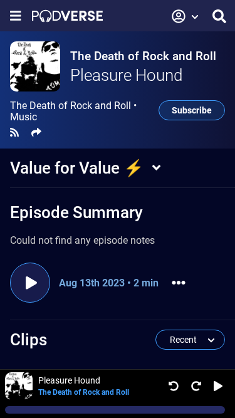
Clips (28, 339)
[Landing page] (67, 16)
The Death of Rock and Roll (143, 56)
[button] (185, 16)
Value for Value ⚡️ (77, 168)
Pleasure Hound (126, 75)
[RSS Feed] (14, 132)
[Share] (36, 132)
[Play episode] (30, 283)
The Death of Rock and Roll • (73, 111)
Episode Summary (76, 212)
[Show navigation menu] (15, 16)
